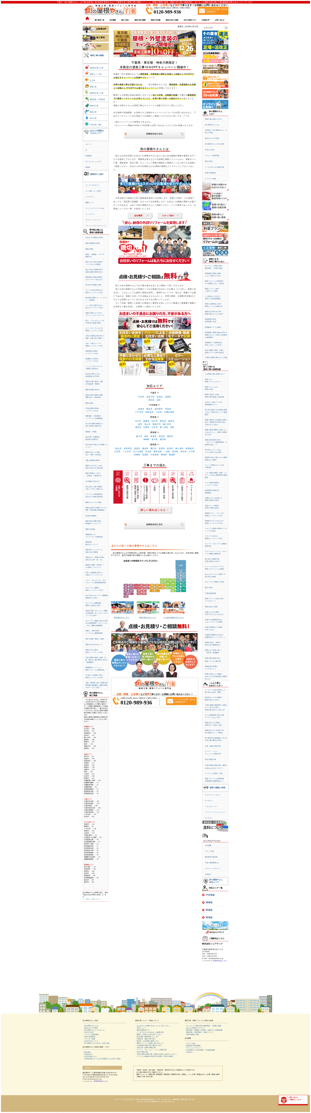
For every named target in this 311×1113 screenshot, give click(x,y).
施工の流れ (209, 161)
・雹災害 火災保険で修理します (147, 1041)
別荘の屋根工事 (210, 759)
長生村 (184, 451)
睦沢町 (175, 451)
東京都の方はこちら (121, 617)
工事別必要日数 (210, 593)
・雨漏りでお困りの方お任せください (148, 1034)
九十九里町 (138, 451)
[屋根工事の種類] (90, 61)
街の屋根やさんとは (212, 125)
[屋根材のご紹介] (90, 180)
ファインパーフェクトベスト (215, 812)
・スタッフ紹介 (190, 1043)
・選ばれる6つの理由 (90, 1028)
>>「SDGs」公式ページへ (92, 899)
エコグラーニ (90, 197)
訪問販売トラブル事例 (213, 327)
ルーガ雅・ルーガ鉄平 (93, 191)
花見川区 (150, 396)
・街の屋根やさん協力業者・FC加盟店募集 (200, 1050)
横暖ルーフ (89, 202)
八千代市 (139, 412)
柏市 (140, 424)
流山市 (147, 424)
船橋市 (146, 421)
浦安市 (138, 427)
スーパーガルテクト (92, 185)
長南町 (145, 454)
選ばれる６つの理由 (212, 138)
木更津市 (128, 448)
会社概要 (138, 215)
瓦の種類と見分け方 (92, 481)
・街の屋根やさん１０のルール (94, 1030)
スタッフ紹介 (168, 215)
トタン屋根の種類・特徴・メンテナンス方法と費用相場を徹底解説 (216, 475)
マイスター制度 (210, 179)
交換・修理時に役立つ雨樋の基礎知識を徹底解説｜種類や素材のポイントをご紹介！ (96, 685)
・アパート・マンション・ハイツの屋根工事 (151, 1050)
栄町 (172, 427)
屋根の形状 (89, 403)
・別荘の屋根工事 (141, 1052)
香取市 (170, 436)
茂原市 (137, 448)
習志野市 (159, 408)
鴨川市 (154, 448)
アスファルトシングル (93, 161)
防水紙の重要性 (90, 516)
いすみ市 (127, 451)
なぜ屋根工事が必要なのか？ (215, 374)
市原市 (168, 408)
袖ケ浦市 (179, 448)
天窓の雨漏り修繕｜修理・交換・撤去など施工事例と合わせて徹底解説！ (96, 660)
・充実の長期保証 (89, 1037)
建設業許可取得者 (211, 857)
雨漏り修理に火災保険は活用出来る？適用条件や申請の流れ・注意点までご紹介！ (216, 422)
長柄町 (137, 454)
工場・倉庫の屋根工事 (213, 746)
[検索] (226, 28)
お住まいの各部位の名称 (94, 237)
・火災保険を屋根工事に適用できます (148, 1045)
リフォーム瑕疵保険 (212, 155)
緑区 (159, 399)
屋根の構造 (89, 249)
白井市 (155, 427)
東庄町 (163, 439)
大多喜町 (155, 454)
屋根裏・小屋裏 (90, 432)
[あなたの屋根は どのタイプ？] (85, 139)
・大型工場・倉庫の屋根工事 (145, 1047)
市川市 (138, 421)
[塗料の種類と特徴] (226, 790)
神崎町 (146, 439)
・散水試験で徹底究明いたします (147, 1037)
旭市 (146, 436)
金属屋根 (88, 156)
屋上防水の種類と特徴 (93, 285)
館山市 (118, 448)
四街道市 (149, 412)
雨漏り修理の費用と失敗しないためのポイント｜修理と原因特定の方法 (216, 432)
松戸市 (155, 421)
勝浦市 (145, 448)
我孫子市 (157, 424)
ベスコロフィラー (211, 806)
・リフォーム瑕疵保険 (90, 1034)
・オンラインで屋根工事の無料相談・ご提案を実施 (203, 1026)
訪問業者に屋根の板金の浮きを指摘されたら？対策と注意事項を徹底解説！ (216, 335)
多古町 (155, 439)
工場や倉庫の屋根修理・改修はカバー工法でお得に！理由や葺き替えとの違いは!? (216, 707)
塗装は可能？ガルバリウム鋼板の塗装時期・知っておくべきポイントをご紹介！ (96, 613)
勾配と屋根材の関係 (92, 460)
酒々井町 (164, 427)
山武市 (117, 451)
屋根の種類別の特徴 (92, 243)
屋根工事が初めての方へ (213, 119)
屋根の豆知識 (90, 529)
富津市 (170, 448)
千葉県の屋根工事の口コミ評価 (216, 357)
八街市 (159, 412)
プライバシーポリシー (213, 868)
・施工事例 (87, 1052)
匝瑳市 (162, 436)
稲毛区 (160, 396)
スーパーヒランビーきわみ (94, 208)
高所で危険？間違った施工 (94, 639)
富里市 (154, 436)
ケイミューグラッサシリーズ (95, 226)
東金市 (149, 408)
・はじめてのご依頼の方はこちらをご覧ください (152, 1026)
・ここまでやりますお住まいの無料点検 (149, 1032)
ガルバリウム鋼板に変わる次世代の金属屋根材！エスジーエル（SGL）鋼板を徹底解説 (96, 623)
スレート (88, 144)
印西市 (146, 427)
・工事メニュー (140, 1028)
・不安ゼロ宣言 (88, 1032)
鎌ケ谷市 (167, 424)
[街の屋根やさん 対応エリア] (227, 883)
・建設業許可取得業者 (192, 1046)
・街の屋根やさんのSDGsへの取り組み (96, 1043)
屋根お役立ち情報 (211, 607)
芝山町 (148, 451)
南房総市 (190, 448)
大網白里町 (169, 412)
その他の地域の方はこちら (174, 617)
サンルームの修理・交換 (213, 773)
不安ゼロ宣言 (209, 150)
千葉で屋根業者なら (212, 863)
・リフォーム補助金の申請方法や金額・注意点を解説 (154, 1056)
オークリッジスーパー (93, 220)
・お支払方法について (90, 1041)
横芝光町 (158, 451)
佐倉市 (141, 408)
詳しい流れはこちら (153, 509)
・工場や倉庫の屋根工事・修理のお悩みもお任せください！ (156, 1054)
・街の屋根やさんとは (90, 1026)
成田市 (171, 421)
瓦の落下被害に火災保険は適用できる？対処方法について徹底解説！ (216, 412)
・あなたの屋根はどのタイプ (195, 1028)
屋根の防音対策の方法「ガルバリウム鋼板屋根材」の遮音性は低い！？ (216, 442)
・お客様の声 (87, 1054)
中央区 (141, 396)
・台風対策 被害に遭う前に (145, 1039)
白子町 (192, 451)
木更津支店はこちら (220, 961)
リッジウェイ (90, 214)
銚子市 (139, 436)
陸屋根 (87, 167)
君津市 (162, 448)
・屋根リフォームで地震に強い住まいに (149, 1043)
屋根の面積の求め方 (92, 390)
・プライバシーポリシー (193, 1048)
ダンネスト (209, 818)
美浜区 (151, 399)
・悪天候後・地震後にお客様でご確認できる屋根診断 (204, 1030)
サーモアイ (209, 801)
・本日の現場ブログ (90, 1056)
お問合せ (208, 874)
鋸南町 (172, 454)
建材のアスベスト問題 (93, 502)
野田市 (163, 421)
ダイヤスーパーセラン (213, 795)
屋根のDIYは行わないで (93, 644)
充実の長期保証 (210, 173)
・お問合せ (189, 1052)
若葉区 (168, 396)
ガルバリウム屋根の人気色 (214, 582)
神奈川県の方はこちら (147, 617)
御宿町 (164, 454)
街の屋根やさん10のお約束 (214, 144)
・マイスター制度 (89, 1039)
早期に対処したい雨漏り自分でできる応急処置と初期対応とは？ (216, 676)
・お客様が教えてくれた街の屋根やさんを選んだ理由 (102, 1059)
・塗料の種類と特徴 (192, 1034)
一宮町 (167, 451)
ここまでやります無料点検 (214, 167)
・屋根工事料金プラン (143, 1030)
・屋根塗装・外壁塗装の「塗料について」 (200, 1032)
